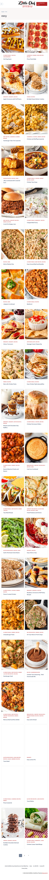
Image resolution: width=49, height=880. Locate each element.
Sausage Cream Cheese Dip (34, 344)
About (31, 866)
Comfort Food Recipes (39, 465)
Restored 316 (45, 873)
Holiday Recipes (7, 178)
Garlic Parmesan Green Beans (11, 553)
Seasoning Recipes (35, 672)
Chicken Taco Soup (32, 182)
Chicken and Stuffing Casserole (35, 139)
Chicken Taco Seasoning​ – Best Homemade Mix (35, 676)
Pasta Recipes (40, 55)
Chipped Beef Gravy (32, 223)
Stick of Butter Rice (8, 264)
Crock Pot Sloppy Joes (9, 224)
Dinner (34, 55)
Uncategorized (6, 56)
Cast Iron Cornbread (32, 469)
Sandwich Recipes (16, 759)
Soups (32, 180)
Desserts (11, 96)
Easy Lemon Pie (31, 760)
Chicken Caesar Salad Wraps (34, 844)
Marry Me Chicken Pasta (9, 384)
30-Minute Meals (7, 55)
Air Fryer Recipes (31, 632)
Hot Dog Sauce (7, 59)
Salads (9, 759)
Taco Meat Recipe (8, 513)
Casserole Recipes (16, 799)
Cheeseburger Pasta (8, 635)
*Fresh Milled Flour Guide (41, 3)
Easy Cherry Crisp (32, 553)
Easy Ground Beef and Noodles (35, 264)
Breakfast (5, 96)
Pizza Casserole (7, 803)
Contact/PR (42, 866)
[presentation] (12, 38)
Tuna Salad (6, 761)
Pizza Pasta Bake (31, 59)
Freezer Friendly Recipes (33, 715)
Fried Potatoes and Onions (34, 513)
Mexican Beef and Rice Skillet (11, 720)
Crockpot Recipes (14, 220)
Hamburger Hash (8, 676)
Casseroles (29, 55)
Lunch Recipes (17, 757)
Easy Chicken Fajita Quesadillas (35, 384)
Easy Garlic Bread (32, 720)
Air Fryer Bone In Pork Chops (36, 635)
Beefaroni (29, 304)
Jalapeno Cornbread (9, 304)
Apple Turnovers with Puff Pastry (12, 99)
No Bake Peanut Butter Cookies (35, 99)
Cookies (29, 96)
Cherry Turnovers (8, 344)
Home (2, 11)
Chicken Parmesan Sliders (34, 424)
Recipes (13, 55)
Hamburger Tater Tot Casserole (12, 141)
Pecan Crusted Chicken (9, 594)
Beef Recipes (6, 136)
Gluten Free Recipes (8, 550)
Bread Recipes (30, 465)
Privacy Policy (24, 868)
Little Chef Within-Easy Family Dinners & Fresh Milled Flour (16, 866)
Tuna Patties (30, 801)
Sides (17, 178)
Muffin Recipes (17, 421)
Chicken (35, 136)
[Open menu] (1, 4)
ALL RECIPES (35, 866)
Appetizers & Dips (31, 342)
